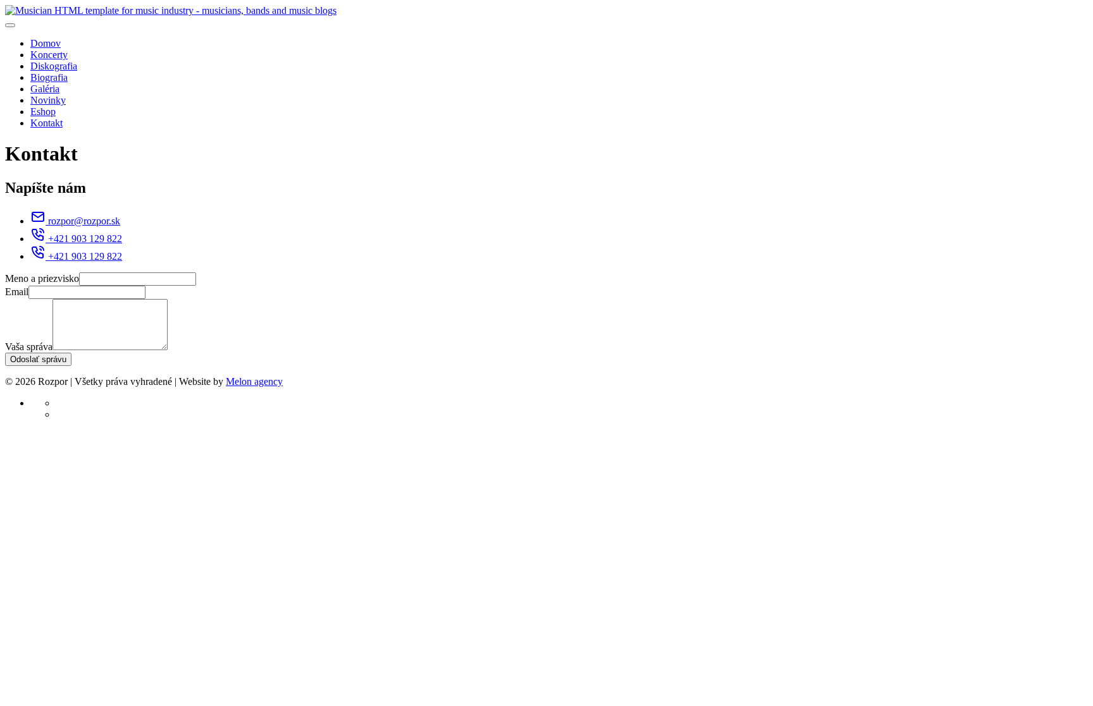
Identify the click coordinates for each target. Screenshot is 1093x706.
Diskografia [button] (53, 66)
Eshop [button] (43, 111)
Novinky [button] (48, 100)
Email (16, 291)
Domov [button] (45, 43)
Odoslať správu (38, 359)
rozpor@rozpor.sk (84, 221)
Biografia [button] (49, 77)
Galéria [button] (44, 88)
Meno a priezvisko (42, 278)
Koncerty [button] (49, 54)
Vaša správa (28, 346)
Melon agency (254, 381)
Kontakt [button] (46, 123)
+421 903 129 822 (85, 238)
